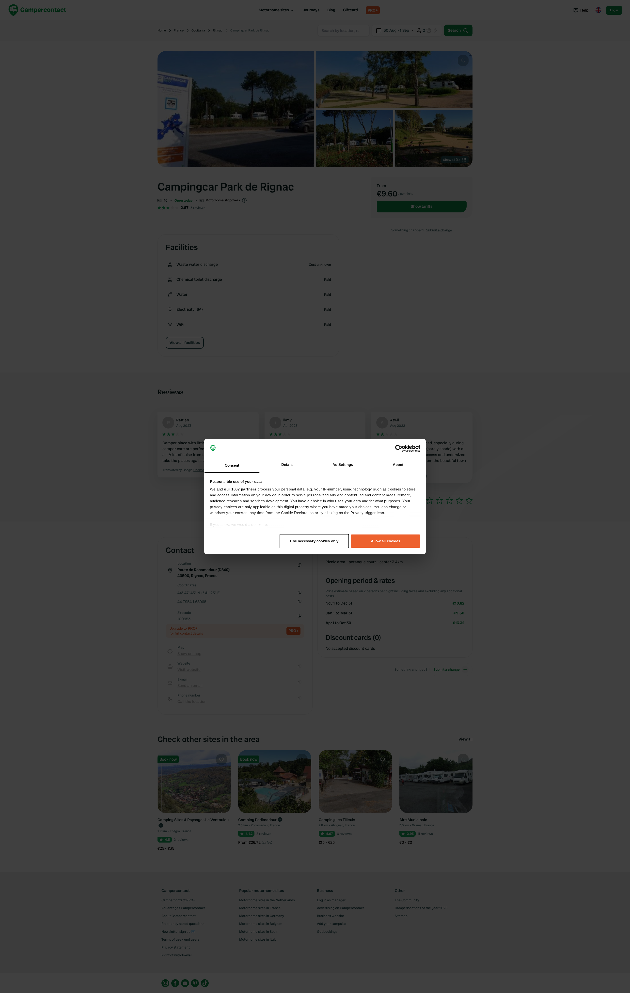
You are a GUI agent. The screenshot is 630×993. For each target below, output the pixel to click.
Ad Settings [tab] (342, 464)
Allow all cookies (385, 541)
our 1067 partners (240, 489)
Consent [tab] (232, 465)
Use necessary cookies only (314, 541)
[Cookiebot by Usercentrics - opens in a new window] (398, 448)
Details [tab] (287, 464)
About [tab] (398, 464)
